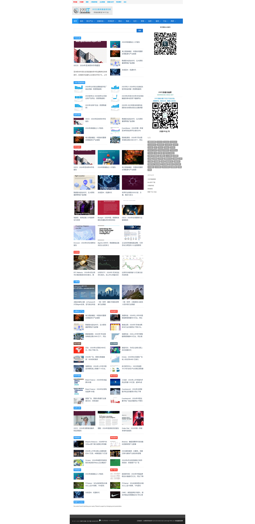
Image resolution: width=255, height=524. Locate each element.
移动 (120, 21)
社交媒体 (150, 167)
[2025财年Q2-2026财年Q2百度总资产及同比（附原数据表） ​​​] (79, 96)
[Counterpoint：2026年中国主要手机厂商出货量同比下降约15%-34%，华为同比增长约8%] (115, 398)
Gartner (175, 144)
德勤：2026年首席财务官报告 (108, 428)
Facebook (168, 144)
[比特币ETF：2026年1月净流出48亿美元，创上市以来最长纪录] (108, 256)
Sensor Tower (152, 150)
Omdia (173, 147)
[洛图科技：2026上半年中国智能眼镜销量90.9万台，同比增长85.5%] (115, 334)
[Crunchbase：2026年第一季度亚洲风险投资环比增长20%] (115, 128)
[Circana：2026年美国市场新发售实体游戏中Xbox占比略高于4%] (79, 460)
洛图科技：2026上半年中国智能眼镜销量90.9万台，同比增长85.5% (132, 336)
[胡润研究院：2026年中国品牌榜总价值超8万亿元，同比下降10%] (115, 474)
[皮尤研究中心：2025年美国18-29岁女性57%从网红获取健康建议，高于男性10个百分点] (115, 366)
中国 (160, 153)
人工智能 (169, 156)
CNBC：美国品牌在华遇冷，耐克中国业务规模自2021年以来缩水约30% (132, 495)
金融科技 (100, 21)
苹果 (149, 170)
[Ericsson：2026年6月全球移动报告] (84, 226)
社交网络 (158, 167)
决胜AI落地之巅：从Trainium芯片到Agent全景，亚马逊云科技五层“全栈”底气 (84, 304)
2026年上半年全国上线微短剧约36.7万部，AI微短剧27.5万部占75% (96, 453)
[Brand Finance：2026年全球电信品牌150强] (79, 389)
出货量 (155, 158)
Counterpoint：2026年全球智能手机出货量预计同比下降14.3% (132, 391)
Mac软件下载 (151, 182)
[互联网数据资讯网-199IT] (85, 10)
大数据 (175, 158)
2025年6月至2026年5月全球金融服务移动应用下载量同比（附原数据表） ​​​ (133, 98)
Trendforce (174, 150)
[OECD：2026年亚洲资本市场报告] (90, 42)
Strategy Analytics (163, 150)
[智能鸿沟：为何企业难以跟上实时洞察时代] (115, 347)
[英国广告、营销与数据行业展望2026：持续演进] (79, 398)
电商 (127, 21)
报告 (81, 21)
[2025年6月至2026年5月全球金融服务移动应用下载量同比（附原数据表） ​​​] (115, 96)
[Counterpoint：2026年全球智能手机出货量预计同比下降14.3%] (115, 389)
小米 (180, 158)
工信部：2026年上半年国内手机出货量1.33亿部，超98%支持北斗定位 (132, 382)
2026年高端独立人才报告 (131, 42)
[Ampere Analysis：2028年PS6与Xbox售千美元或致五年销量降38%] (79, 442)
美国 (179, 167)
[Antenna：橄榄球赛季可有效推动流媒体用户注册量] (115, 442)
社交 (135, 21)
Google (150, 147)
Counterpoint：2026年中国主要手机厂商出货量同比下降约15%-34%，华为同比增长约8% (132, 401)
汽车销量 (164, 164)
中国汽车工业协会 (168, 153)
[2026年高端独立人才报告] (115, 42)
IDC (156, 147)
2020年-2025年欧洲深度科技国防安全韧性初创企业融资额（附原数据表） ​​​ (132, 107)
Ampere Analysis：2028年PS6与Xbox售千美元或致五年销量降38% (96, 444)
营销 (142, 21)
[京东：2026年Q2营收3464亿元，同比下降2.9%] (79, 347)
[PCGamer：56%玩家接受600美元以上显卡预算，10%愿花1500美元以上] (79, 483)
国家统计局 (168, 158)
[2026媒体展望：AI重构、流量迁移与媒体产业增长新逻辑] (115, 451)
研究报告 (150, 188)
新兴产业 (89, 21)
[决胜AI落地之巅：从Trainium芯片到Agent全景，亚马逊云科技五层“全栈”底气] (84, 286)
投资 (150, 21)
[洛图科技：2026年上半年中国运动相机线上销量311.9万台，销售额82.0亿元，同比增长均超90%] (79, 366)
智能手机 (177, 161)
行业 (164, 21)
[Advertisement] (153, 10)
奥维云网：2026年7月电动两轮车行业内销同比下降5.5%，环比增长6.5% (132, 327)
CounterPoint (152, 144)
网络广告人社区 (152, 192)
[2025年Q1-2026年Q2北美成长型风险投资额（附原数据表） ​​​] (115, 86)
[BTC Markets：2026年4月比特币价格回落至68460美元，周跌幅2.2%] (84, 256)
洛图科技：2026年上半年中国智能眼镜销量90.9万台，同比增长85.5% (132, 318)
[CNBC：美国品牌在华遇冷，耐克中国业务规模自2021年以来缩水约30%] (115, 492)
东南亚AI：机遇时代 (129, 70)
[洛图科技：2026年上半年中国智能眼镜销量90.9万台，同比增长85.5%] (115, 315)
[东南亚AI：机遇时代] (115, 70)
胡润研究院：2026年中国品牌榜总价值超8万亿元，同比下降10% (132, 476)
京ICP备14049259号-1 (93, 521)
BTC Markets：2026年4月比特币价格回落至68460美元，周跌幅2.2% (84, 275)
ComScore (173, 142)
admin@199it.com (169, 521)
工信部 (150, 161)
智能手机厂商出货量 (154, 164)
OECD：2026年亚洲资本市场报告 (87, 65)
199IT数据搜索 (152, 179)
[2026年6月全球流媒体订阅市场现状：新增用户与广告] (115, 460)
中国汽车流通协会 (153, 156)
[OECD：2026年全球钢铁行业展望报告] (133, 201)
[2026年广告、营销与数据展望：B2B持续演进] (79, 357)
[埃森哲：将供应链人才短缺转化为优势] (84, 201)
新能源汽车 (169, 161)
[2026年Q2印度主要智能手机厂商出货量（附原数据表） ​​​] (79, 86)
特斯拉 (171, 164)
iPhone (160, 147)
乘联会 (163, 156)
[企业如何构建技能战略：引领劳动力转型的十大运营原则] (133, 226)
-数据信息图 (151, 142)
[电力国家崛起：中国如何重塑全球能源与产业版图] (115, 51)
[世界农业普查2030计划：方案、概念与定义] (133, 176)
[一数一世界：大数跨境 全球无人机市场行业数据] (133, 286)
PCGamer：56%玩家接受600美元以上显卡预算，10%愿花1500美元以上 (96, 485)
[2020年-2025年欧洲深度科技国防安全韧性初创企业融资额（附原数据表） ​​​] (115, 105)
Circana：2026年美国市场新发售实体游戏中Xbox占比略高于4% (96, 462)
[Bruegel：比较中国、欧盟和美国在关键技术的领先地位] (108, 201)
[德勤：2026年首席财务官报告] (108, 412)
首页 (75, 21)
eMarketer (160, 144)
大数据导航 (151, 185)
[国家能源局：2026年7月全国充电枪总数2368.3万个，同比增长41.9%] (115, 137)
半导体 (161, 158)
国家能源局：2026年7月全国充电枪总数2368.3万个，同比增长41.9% (132, 140)
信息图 (176, 156)
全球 (149, 158)
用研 (172, 21)
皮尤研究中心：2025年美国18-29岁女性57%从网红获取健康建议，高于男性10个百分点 (132, 368)
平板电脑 (156, 161)
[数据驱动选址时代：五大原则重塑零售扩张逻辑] (115, 60)
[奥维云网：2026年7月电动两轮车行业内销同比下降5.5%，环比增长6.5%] (115, 325)
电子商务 (177, 164)
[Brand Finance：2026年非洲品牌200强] (79, 380)
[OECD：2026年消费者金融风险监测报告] (84, 412)
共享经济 (111, 21)
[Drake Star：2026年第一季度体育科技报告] (133, 412)
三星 (155, 153)
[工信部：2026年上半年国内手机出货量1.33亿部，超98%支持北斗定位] (115, 380)
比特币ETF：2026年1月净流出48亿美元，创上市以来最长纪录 (108, 275)
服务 (157, 21)
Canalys (166, 142)
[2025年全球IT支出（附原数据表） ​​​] (79, 105)
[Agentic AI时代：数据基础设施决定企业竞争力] (108, 226)
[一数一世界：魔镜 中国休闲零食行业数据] (108, 286)
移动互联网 (166, 167)
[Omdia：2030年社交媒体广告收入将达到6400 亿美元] (115, 357)
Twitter (150, 153)
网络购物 (173, 167)
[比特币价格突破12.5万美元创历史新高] (133, 256)
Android (159, 142)
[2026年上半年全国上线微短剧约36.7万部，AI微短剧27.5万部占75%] (79, 451)
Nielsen (166, 147)
